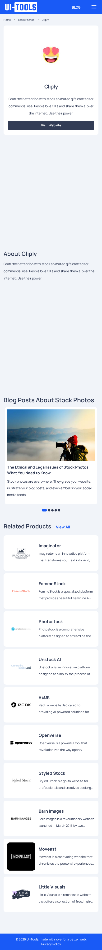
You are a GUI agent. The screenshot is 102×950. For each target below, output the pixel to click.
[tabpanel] (51, 456)
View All (63, 527)
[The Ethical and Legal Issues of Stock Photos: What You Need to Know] (51, 435)
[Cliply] (21, 552)
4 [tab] (56, 510)
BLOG (76, 7)
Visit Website (51, 125)
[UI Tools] (26, 7)
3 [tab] (52, 510)
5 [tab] (59, 510)
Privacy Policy (51, 944)
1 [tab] (44, 510)
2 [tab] (49, 510)
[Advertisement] (51, 191)
